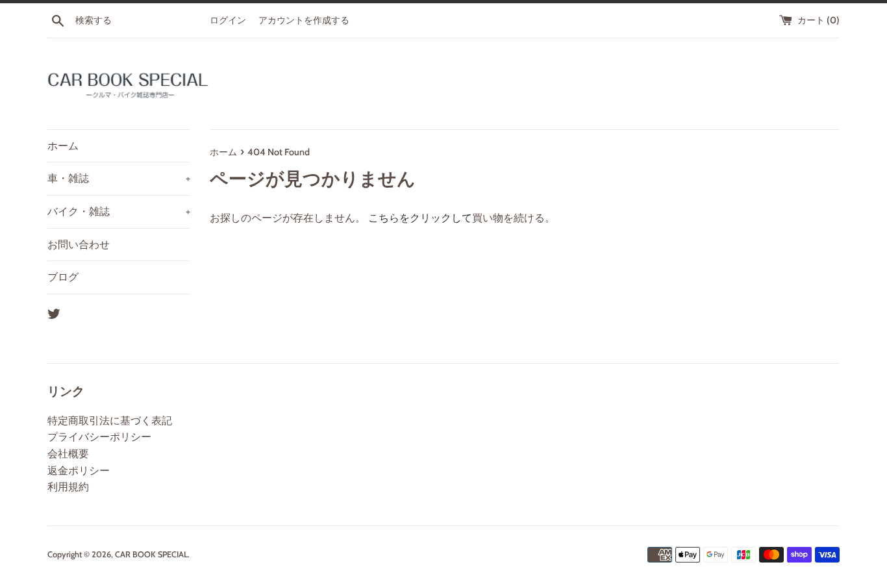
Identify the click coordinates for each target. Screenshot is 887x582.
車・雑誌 (118, 178)
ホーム (63, 146)
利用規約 (68, 487)
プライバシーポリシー (99, 437)
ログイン (228, 20)
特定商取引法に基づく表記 (109, 420)
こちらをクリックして (420, 218)
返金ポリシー (78, 470)
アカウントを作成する (303, 20)
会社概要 (68, 454)
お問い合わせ (78, 244)
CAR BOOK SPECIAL (151, 554)
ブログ (63, 277)
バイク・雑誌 (118, 211)
